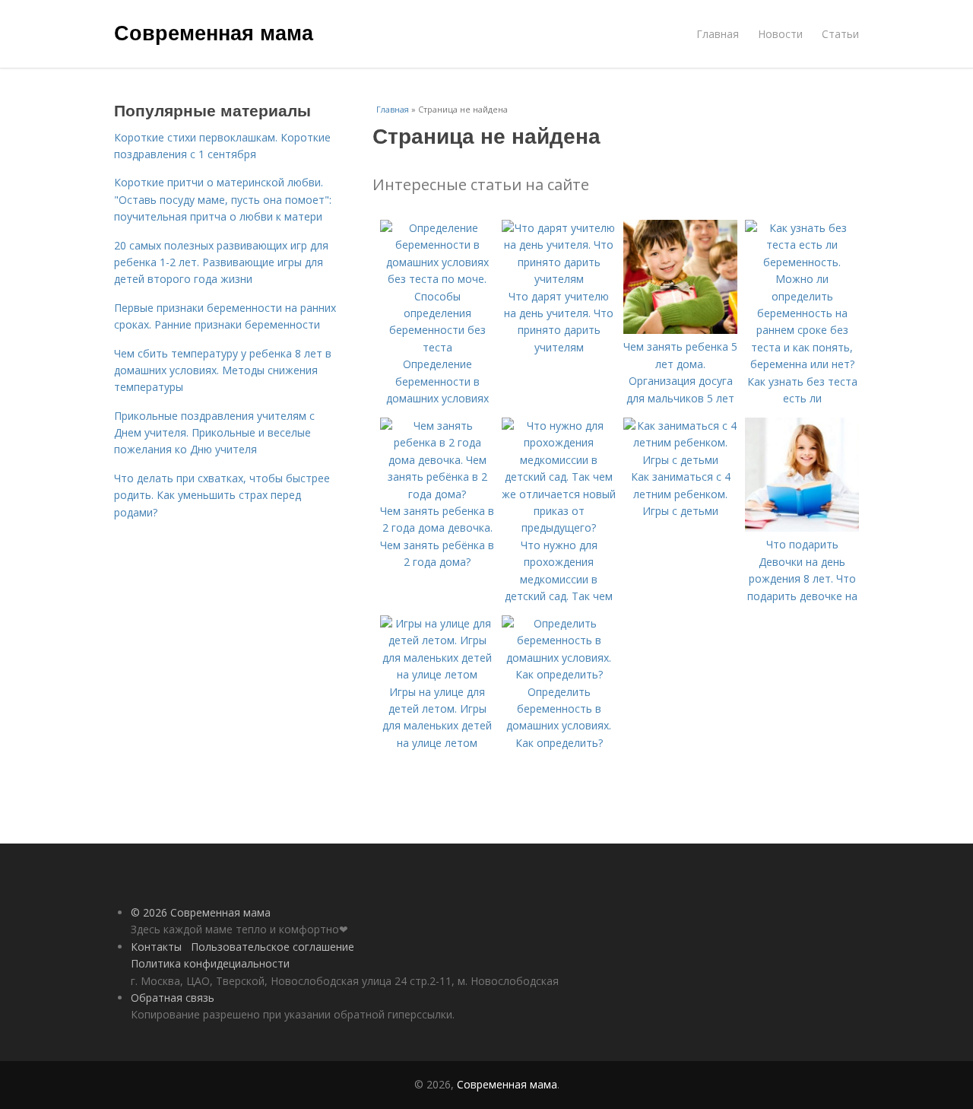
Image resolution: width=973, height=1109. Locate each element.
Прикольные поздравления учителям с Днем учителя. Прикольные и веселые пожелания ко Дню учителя (214, 432)
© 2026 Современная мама (201, 912)
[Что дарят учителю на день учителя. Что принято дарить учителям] (559, 279)
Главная (717, 34)
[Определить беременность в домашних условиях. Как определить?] (559, 674)
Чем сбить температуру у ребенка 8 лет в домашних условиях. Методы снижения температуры (222, 370)
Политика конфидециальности (210, 963)
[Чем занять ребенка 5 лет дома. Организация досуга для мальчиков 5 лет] (680, 330)
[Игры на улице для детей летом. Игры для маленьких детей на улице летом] (437, 674)
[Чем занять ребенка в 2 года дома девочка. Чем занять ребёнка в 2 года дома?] (437, 494)
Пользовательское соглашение (272, 946)
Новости (780, 34)
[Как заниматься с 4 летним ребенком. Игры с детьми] (680, 460)
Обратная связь (172, 997)
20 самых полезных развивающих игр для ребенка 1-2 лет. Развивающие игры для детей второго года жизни (221, 262)
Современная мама (213, 31)
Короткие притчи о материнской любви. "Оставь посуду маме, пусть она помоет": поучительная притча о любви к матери (222, 199)
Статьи (840, 34)
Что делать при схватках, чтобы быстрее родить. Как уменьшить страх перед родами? (222, 495)
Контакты (156, 946)
